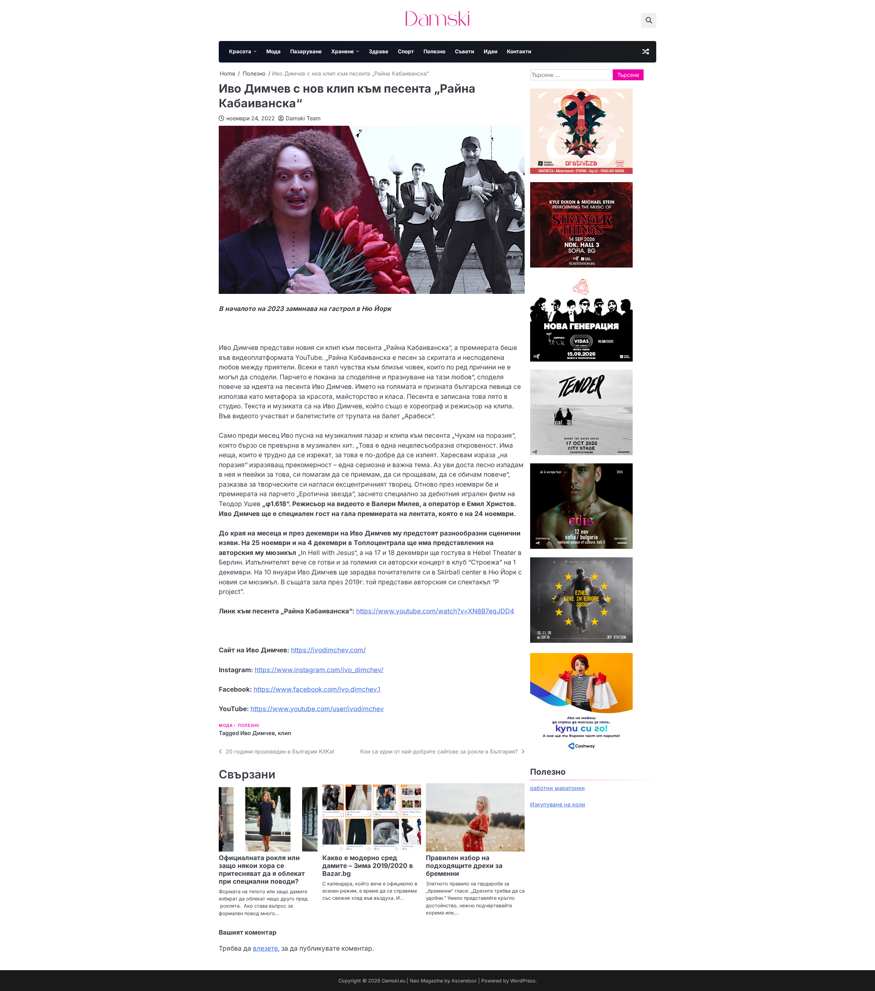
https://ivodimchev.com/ (328, 650)
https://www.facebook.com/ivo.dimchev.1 (317, 689)
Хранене (342, 51)
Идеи (490, 51)
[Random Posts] (646, 51)
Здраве (378, 51)
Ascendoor (464, 980)
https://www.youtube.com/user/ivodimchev (317, 709)
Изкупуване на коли (557, 804)
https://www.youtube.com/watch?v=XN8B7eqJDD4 (435, 611)
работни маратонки (557, 788)
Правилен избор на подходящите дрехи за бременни (464, 866)
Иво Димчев (257, 733)
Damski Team (303, 118)
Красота (240, 51)
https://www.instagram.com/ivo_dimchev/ (319, 670)
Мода (273, 51)
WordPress (523, 980)
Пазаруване (306, 51)
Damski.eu (393, 980)
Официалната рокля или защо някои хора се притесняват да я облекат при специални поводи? (262, 869)
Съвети (464, 51)
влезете (265, 948)
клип (284, 733)
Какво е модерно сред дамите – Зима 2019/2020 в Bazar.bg (367, 866)
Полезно (434, 51)
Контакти (519, 51)
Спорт (406, 51)
